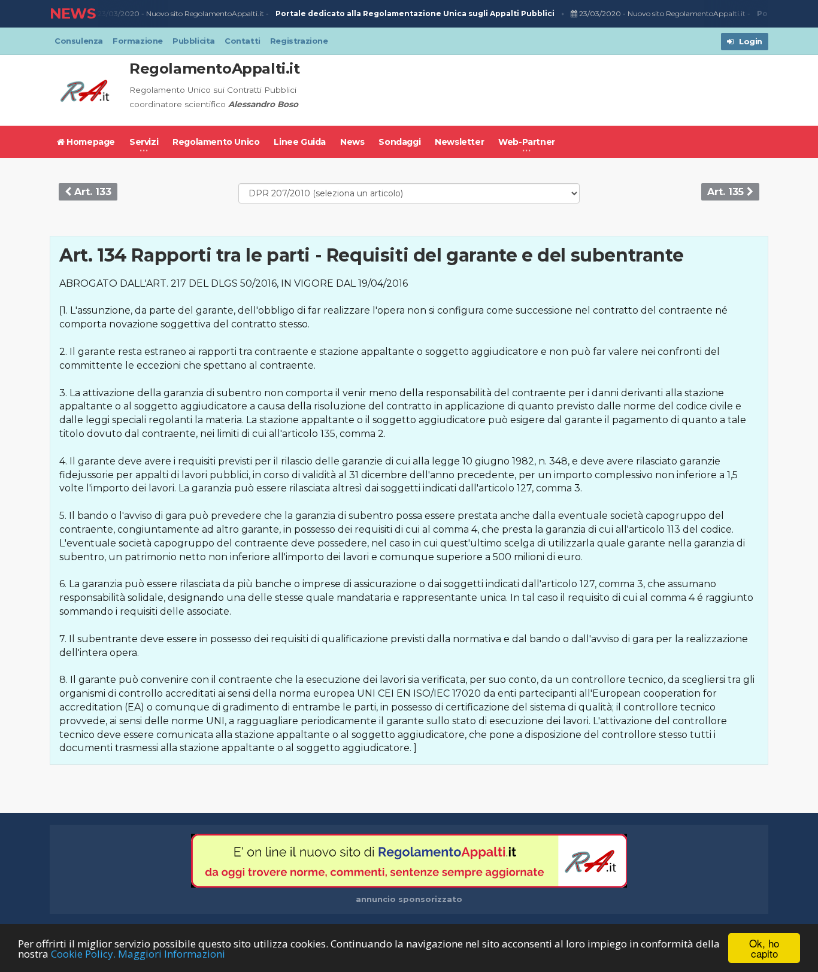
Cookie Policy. (83, 954)
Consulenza (78, 40)
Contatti (242, 40)
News (352, 141)
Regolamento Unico (215, 141)
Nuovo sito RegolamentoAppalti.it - (350, 13)
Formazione (138, 40)
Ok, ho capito (764, 948)
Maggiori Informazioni (171, 954)
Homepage (90, 141)
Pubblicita (193, 40)
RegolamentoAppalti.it (214, 68)
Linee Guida (300, 141)
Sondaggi (399, 141)
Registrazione (299, 40)
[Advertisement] (550, 90)
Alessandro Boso (263, 104)
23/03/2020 (118, 13)
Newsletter (459, 141)
